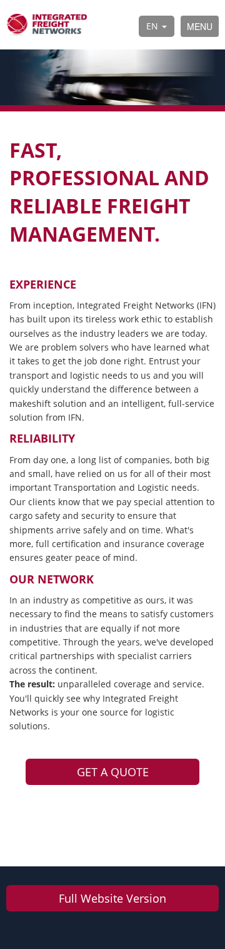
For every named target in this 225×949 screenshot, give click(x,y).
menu (199, 26)
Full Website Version (112, 898)
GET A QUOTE (113, 771)
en (153, 26)
